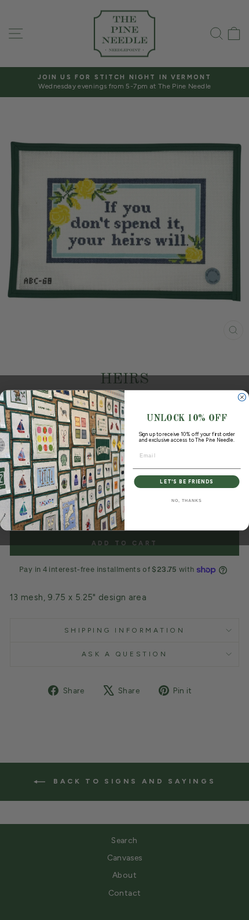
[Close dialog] (242, 397)
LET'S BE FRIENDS (186, 481)
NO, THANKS (186, 500)
